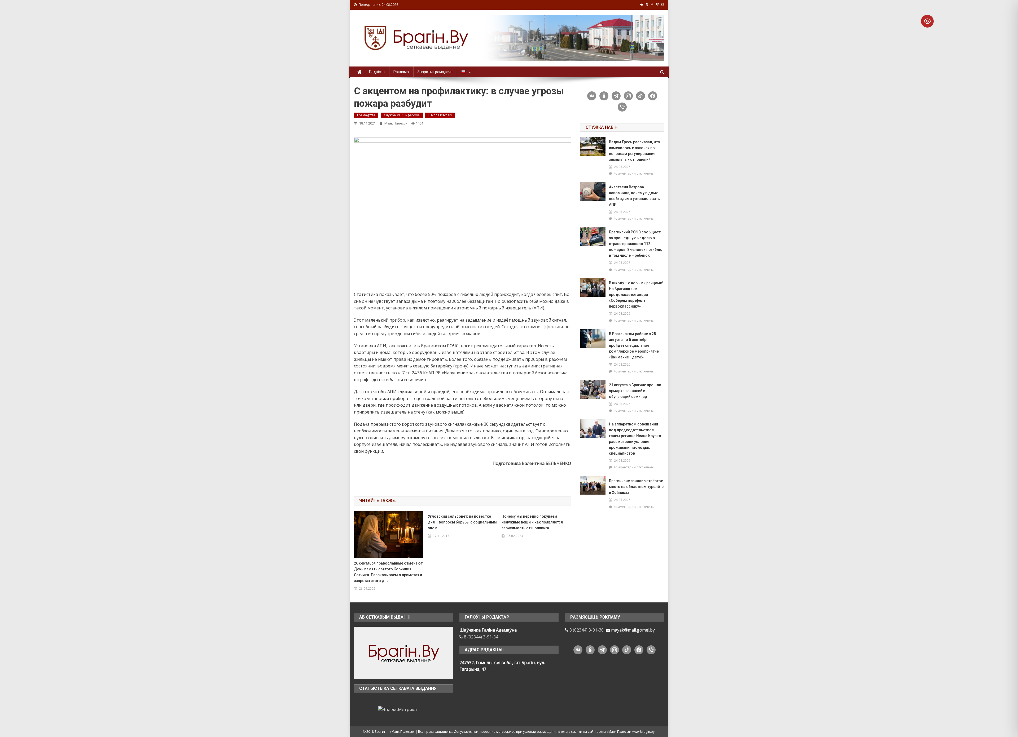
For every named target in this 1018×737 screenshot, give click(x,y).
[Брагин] (403, 652)
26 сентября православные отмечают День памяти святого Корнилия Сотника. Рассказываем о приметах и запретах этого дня (388, 572)
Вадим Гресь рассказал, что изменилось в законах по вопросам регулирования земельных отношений (634, 151)
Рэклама (401, 72)
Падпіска (377, 72)
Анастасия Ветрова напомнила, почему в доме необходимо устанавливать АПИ (634, 196)
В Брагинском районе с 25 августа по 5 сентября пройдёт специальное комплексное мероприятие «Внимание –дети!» (634, 345)
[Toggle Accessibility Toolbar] (927, 21)
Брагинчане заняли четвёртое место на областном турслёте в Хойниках (636, 487)
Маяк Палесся (395, 123)
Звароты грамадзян (435, 72)
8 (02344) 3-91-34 (481, 637)
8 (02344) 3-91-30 (586, 630)
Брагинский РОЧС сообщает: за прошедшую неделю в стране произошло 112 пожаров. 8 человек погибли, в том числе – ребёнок (635, 243)
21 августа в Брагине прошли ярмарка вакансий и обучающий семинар (635, 391)
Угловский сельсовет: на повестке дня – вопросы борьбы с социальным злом (462, 522)
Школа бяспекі (440, 115)
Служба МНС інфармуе (402, 115)
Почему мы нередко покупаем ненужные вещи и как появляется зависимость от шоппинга (532, 522)
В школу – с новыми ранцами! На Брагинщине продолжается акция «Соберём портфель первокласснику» (636, 294)
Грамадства (366, 115)
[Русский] (465, 71)
